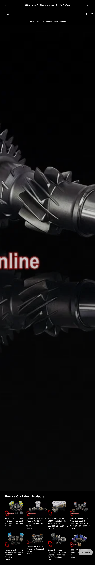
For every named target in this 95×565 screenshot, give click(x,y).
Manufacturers (52, 21)
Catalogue (40, 21)
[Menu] (3, 14)
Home (31, 21)
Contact (62, 21)
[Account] (86, 14)
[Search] (8, 14)
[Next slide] (87, 5)
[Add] (21, 512)
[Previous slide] (6, 5)
